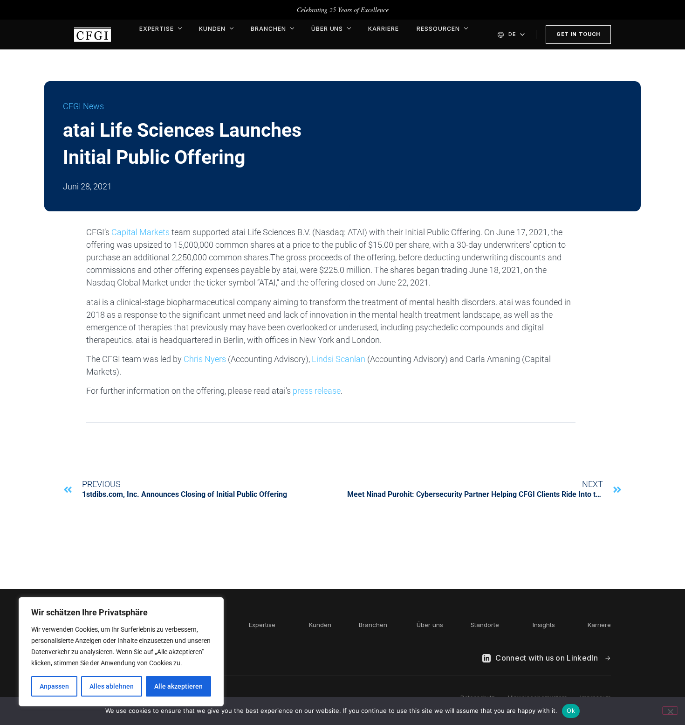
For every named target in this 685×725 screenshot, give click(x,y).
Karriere (383, 28)
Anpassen (54, 686)
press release (317, 391)
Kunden (212, 28)
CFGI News (83, 106)
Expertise (156, 28)
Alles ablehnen (111, 686)
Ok (571, 710)
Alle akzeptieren (178, 686)
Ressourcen (438, 28)
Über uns (327, 28)
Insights (544, 624)
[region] (121, 651)
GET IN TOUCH (578, 34)
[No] (670, 710)
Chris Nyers (205, 359)
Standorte (485, 624)
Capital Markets (140, 232)
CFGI (92, 34)
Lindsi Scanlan (338, 359)
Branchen (268, 28)
